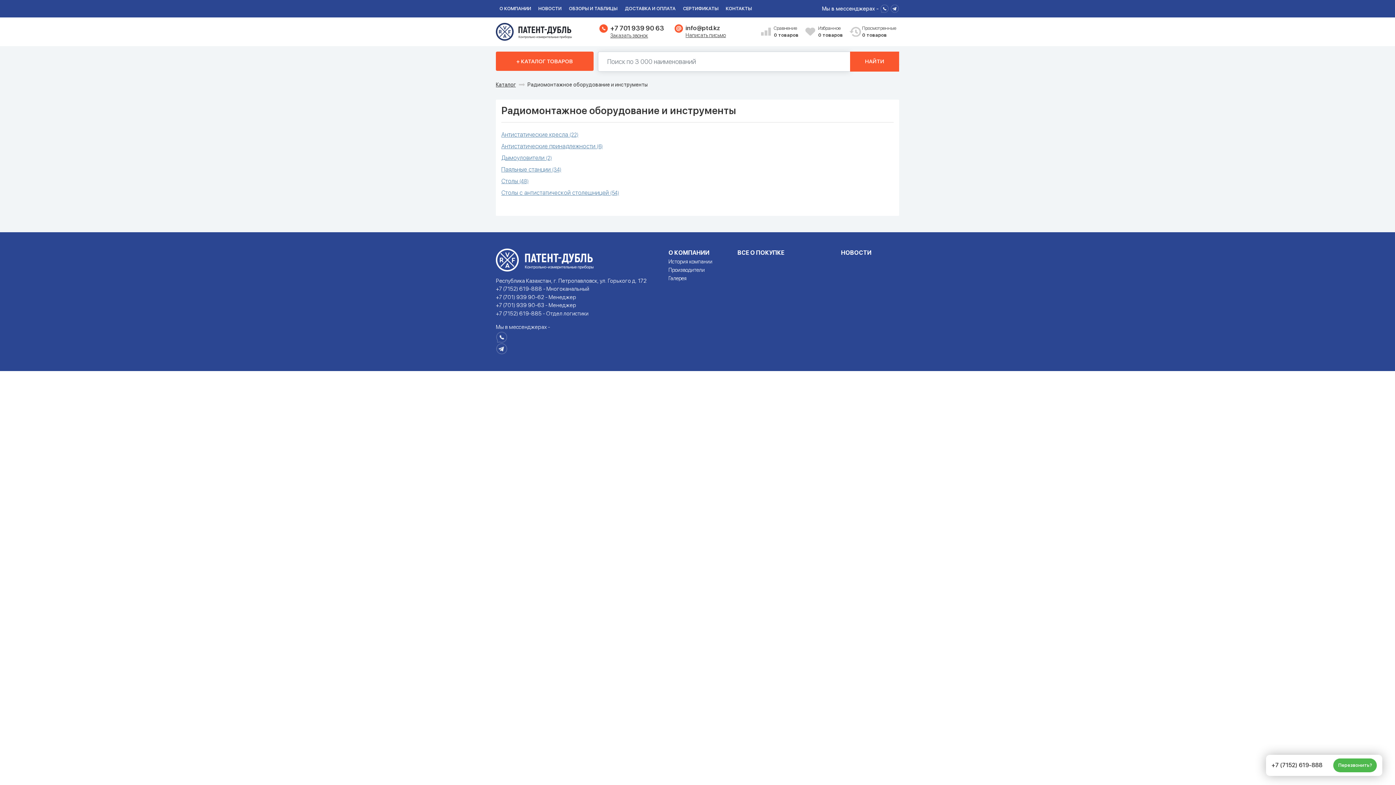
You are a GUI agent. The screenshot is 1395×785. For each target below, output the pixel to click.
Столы (515, 181)
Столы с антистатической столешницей (560, 192)
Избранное (830, 31)
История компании (690, 262)
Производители (686, 270)
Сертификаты (701, 8)
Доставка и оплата (650, 8)
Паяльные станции (531, 169)
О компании (515, 8)
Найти (874, 61)
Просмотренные (875, 31)
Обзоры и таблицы (593, 8)
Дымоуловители (526, 157)
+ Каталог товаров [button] (544, 61)
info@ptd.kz (703, 28)
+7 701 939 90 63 (637, 28)
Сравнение (786, 31)
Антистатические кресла (539, 134)
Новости (550, 8)
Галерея (677, 278)
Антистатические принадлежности (552, 146)
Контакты (739, 8)
